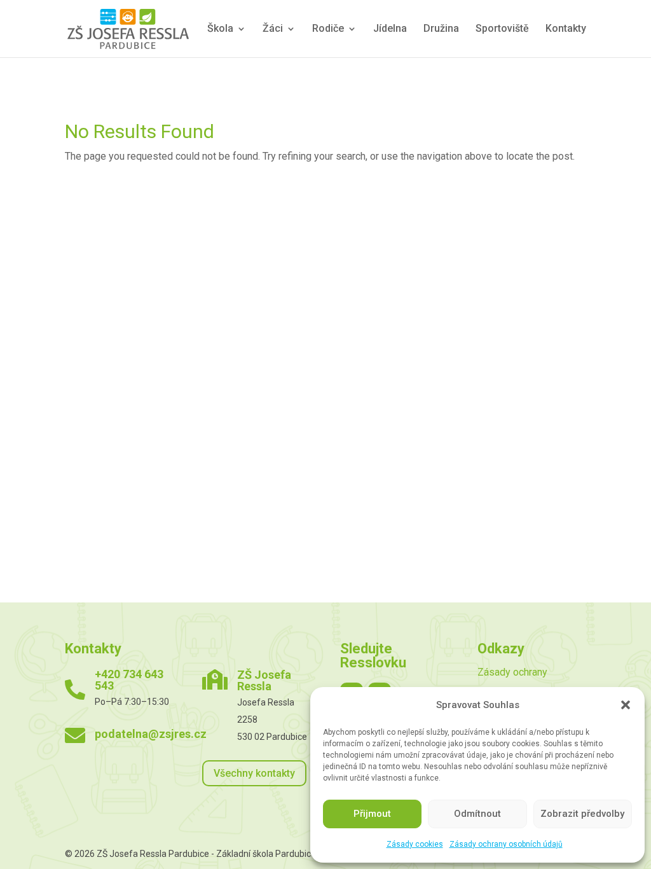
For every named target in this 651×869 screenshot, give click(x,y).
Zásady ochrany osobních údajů (506, 844)
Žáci (273, 29)
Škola (220, 29)
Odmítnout (477, 813)
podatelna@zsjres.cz (151, 733)
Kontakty (565, 29)
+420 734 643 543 (129, 679)
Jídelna (390, 29)
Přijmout (372, 813)
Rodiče (328, 29)
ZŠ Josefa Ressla (264, 680)
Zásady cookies (415, 844)
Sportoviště (502, 29)
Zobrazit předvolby (582, 813)
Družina (441, 29)
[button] (625, 705)
